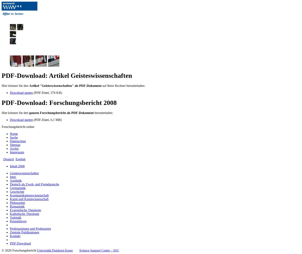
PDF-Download (20, 243)
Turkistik (15, 217)
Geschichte (17, 191)
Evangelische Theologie (25, 210)
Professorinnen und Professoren (30, 228)
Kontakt (15, 236)
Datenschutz (18, 141)
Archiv (14, 148)
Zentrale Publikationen (24, 232)
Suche (14, 137)
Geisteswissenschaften (24, 173)
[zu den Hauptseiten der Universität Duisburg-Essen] (25, 19)
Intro (13, 177)
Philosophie (17, 203)
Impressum (17, 152)
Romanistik (17, 206)
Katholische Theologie (24, 214)
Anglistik (16, 180)
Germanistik (18, 188)
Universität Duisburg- (55, 250)
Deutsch (8, 159)
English (20, 159)
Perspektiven (18, 221)
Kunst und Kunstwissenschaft (29, 199)
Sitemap (15, 145)
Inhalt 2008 (17, 166)
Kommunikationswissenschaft (29, 195)
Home (14, 134)
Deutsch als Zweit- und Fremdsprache (34, 184)
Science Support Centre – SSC (99, 250)
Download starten (21, 92)
